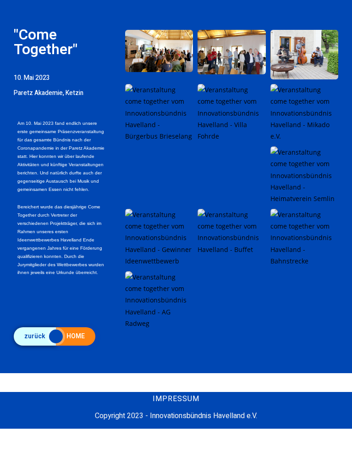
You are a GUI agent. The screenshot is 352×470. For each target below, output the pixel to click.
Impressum (176, 398)
